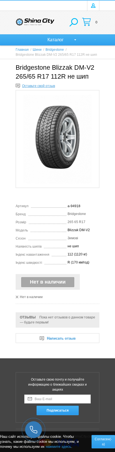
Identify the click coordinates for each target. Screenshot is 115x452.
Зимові (73, 238)
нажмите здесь (58, 446)
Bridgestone (77, 214)
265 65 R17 (76, 222)
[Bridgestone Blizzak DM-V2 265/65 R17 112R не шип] (57, 139)
